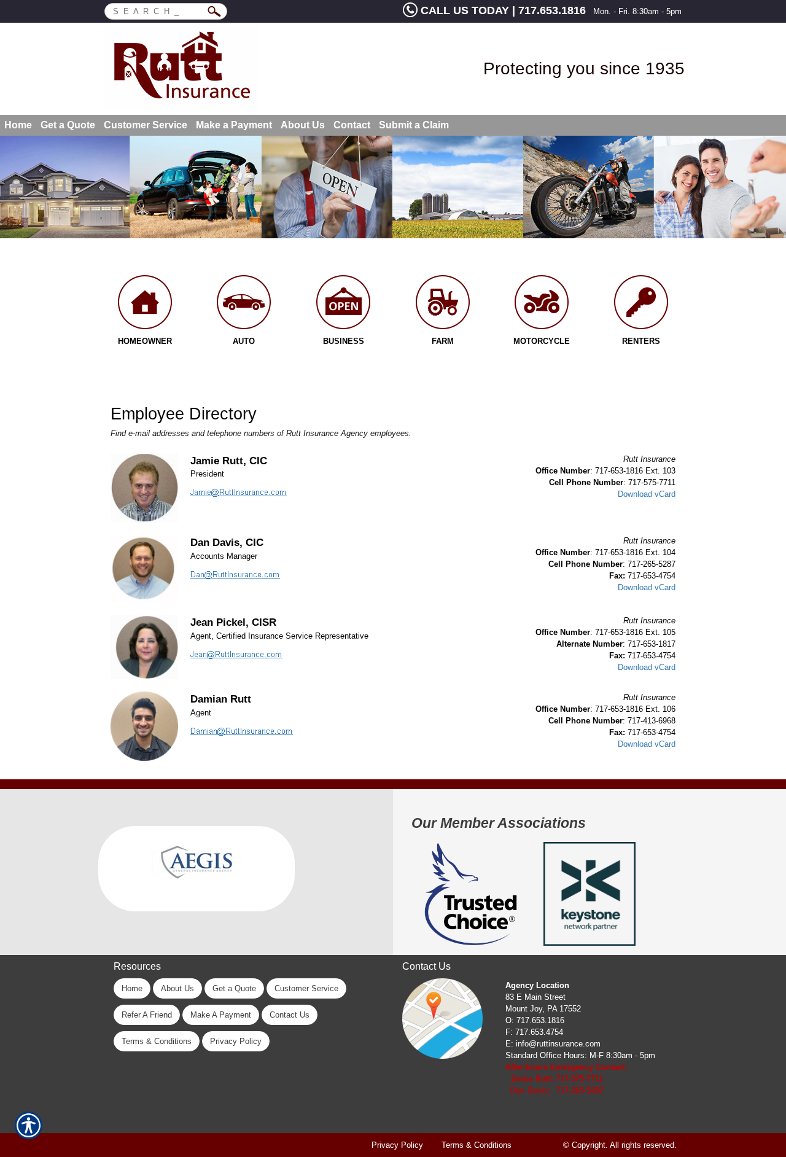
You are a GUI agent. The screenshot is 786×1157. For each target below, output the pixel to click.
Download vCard (646, 494)
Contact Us (289, 1014)
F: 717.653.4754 (534, 1032)
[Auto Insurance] (244, 305)
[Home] (219, 67)
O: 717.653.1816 (534, 1020)
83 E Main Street (535, 997)
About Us (177, 988)
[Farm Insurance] (442, 305)
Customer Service (306, 988)
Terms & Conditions (157, 1041)
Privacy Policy (236, 1041)
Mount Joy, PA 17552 (543, 1008)
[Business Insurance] (343, 305)
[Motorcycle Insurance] (542, 305)
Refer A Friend (147, 1014)
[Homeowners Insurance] (144, 305)
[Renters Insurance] (641, 305)
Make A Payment (220, 1014)
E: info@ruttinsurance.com (553, 1043)
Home (132, 988)
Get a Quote (234, 988)
